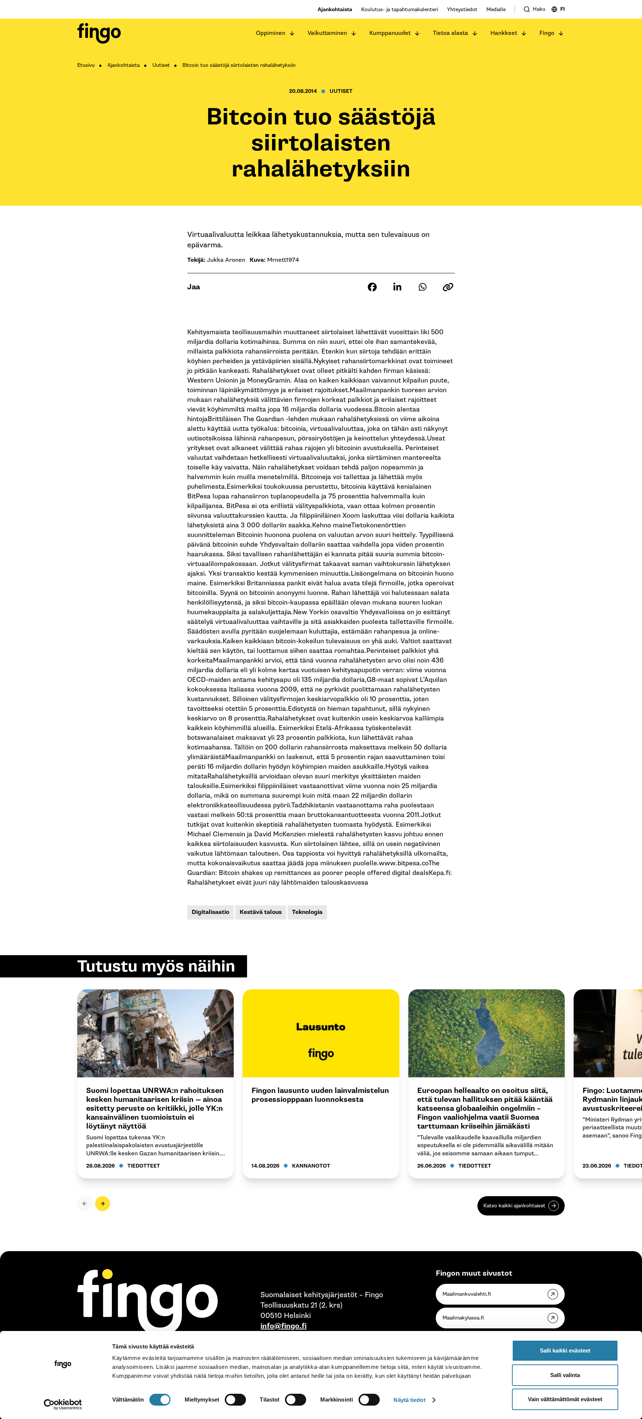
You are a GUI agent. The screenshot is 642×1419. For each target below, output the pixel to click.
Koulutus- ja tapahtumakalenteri (399, 9)
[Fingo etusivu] (99, 33)
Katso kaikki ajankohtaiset (514, 1205)
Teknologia (307, 912)
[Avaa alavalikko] (292, 33)
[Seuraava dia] (102, 1203)
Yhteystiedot (462, 9)
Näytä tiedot (409, 1400)
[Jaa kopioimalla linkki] (448, 287)
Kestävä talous (261, 912)
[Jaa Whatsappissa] (422, 287)
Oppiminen (270, 33)
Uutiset (161, 65)
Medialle (496, 9)
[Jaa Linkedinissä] (397, 287)
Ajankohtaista (335, 9)
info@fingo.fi (283, 1326)
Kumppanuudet (390, 33)
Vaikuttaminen (327, 33)
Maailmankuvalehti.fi (466, 1294)
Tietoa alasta (450, 33)
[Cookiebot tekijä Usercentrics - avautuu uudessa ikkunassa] (62, 1404)
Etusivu (86, 65)
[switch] (235, 1400)
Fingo (546, 33)
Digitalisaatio (210, 912)
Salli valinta (565, 1375)
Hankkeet (503, 33)
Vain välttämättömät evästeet (565, 1399)
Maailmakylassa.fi (463, 1317)
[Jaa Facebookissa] (372, 287)
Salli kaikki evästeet (565, 1350)
